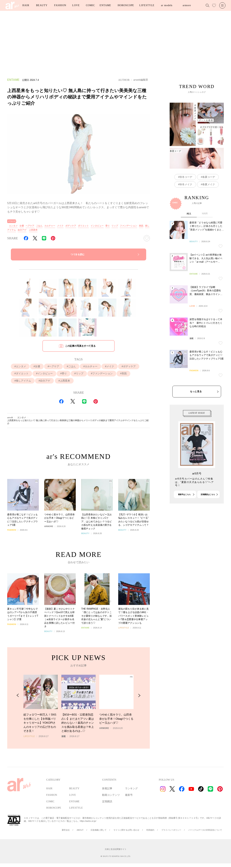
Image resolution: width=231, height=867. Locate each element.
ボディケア (70, 225)
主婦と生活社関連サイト (116, 849)
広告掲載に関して (98, 830)
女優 (21, 225)
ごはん (39, 225)
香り (107, 225)
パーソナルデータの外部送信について (205, 830)
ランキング (131, 788)
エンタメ (13, 225)
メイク (60, 225)
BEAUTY (41, 5)
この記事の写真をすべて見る (80, 345)
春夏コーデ (208, 176)
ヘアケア (30, 225)
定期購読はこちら (208, 494)
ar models (166, 5)
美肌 (141, 225)
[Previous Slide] (17, 695)
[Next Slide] (139, 695)
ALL (188, 213)
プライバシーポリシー (171, 830)
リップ (115, 225)
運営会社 (66, 830)
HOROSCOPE (126, 5)
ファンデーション (128, 225)
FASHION (60, 5)
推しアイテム (23, 380)
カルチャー (49, 225)
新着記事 (107, 788)
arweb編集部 (140, 79)
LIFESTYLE (146, 5)
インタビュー (97, 225)
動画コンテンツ (111, 795)
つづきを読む (78, 254)
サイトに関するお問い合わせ (126, 830)
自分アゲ (22, 230)
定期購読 (107, 801)
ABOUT (80, 830)
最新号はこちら (184, 494)
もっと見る (196, 391)
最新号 (129, 795)
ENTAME (105, 5)
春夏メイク (208, 184)
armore (187, 5)
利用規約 (150, 830)
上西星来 (33, 230)
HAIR (25, 5)
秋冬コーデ (186, 176)
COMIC (90, 5)
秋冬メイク (186, 184)
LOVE (76, 5)
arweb (10, 417)
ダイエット (83, 225)
